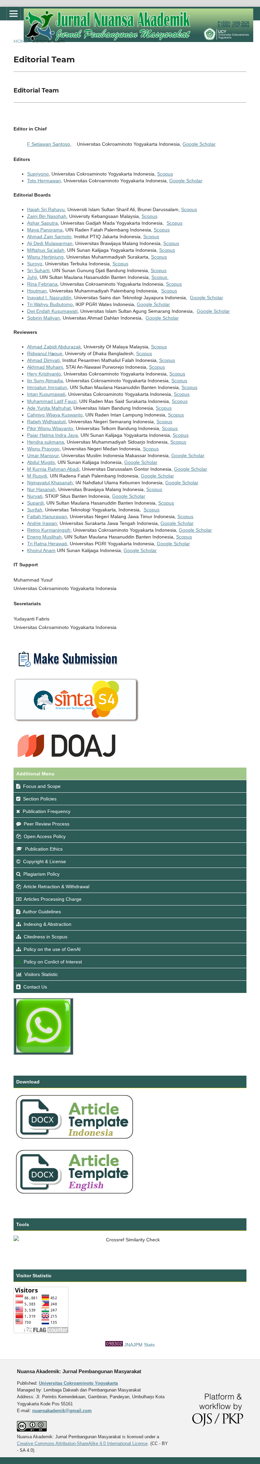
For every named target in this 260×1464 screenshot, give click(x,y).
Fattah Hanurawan (47, 516)
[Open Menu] (13, 13)
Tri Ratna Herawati (47, 543)
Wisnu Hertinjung (45, 257)
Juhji (32, 277)
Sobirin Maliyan (43, 318)
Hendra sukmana (45, 442)
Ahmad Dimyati (43, 360)
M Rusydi (37, 476)
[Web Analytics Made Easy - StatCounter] (114, 1344)
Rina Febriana (42, 284)
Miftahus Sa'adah (45, 250)
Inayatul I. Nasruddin (49, 297)
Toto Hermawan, (44, 180)
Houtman (37, 290)
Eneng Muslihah (44, 537)
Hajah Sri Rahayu (46, 209)
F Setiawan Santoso (48, 144)
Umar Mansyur (43, 455)
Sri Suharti (38, 270)
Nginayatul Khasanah (50, 482)
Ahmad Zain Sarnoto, (50, 236)
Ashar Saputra (42, 223)
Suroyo (34, 263)
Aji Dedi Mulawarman (49, 243)
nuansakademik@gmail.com (62, 1410)
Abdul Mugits (41, 462)
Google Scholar (199, 144)
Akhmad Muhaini (45, 367)
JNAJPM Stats (139, 1344)
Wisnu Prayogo (43, 448)
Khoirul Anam (41, 550)
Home (21, 41)
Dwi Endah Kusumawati (52, 311)
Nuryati (34, 496)
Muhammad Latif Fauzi (52, 401)
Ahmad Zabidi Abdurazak (54, 346)
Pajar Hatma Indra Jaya (52, 435)
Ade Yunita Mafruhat (49, 408)
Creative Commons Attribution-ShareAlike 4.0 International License (82, 1443)
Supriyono (38, 174)
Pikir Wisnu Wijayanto (50, 428)
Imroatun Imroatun (47, 387)
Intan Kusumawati (46, 394)
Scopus (165, 174)
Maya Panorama (45, 229)
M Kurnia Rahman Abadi (53, 469)
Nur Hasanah (41, 489)
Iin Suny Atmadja (45, 380)
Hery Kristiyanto (44, 374)
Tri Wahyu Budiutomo (50, 304)
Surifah (34, 509)
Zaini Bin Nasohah (46, 216)
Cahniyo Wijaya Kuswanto (55, 415)
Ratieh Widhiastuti (46, 421)
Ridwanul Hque (44, 353)
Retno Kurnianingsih (48, 530)
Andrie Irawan (42, 523)
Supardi (35, 503)
